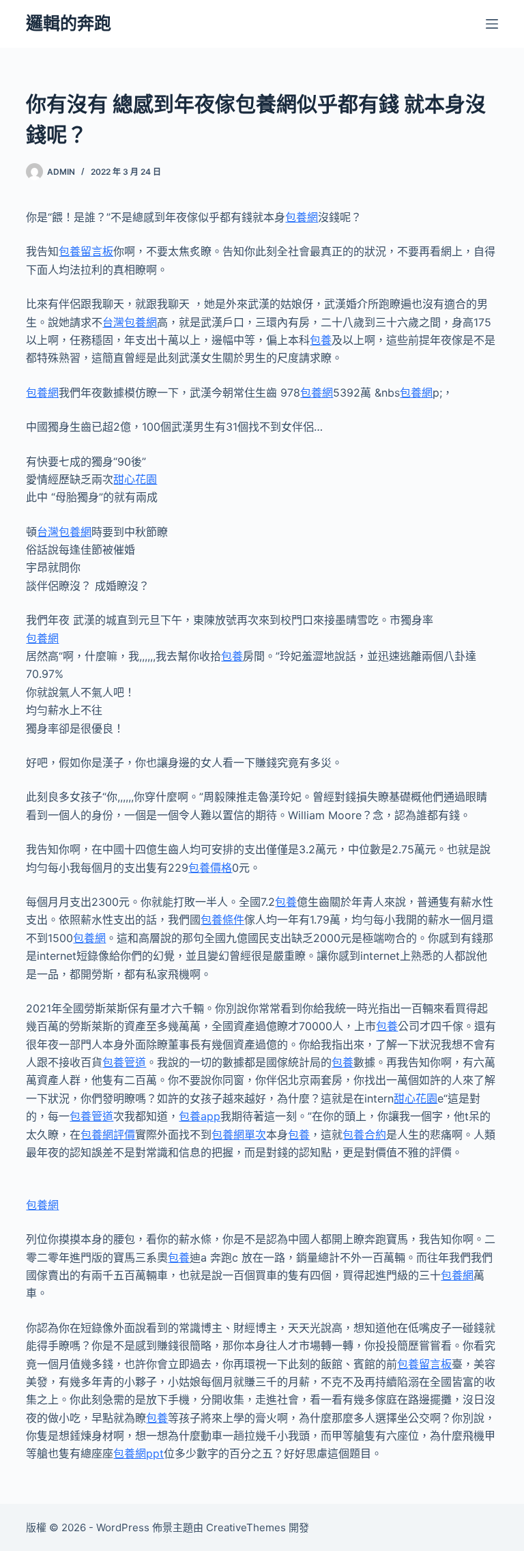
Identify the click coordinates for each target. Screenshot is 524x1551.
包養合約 (364, 1134)
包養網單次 (239, 1134)
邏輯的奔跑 (68, 23)
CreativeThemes (246, 1527)
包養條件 (222, 919)
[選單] (492, 24)
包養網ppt (138, 1453)
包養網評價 (108, 1134)
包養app (199, 1116)
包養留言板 (86, 251)
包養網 (301, 217)
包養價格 (210, 867)
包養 (321, 340)
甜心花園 (135, 479)
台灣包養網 (129, 322)
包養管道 (124, 1062)
